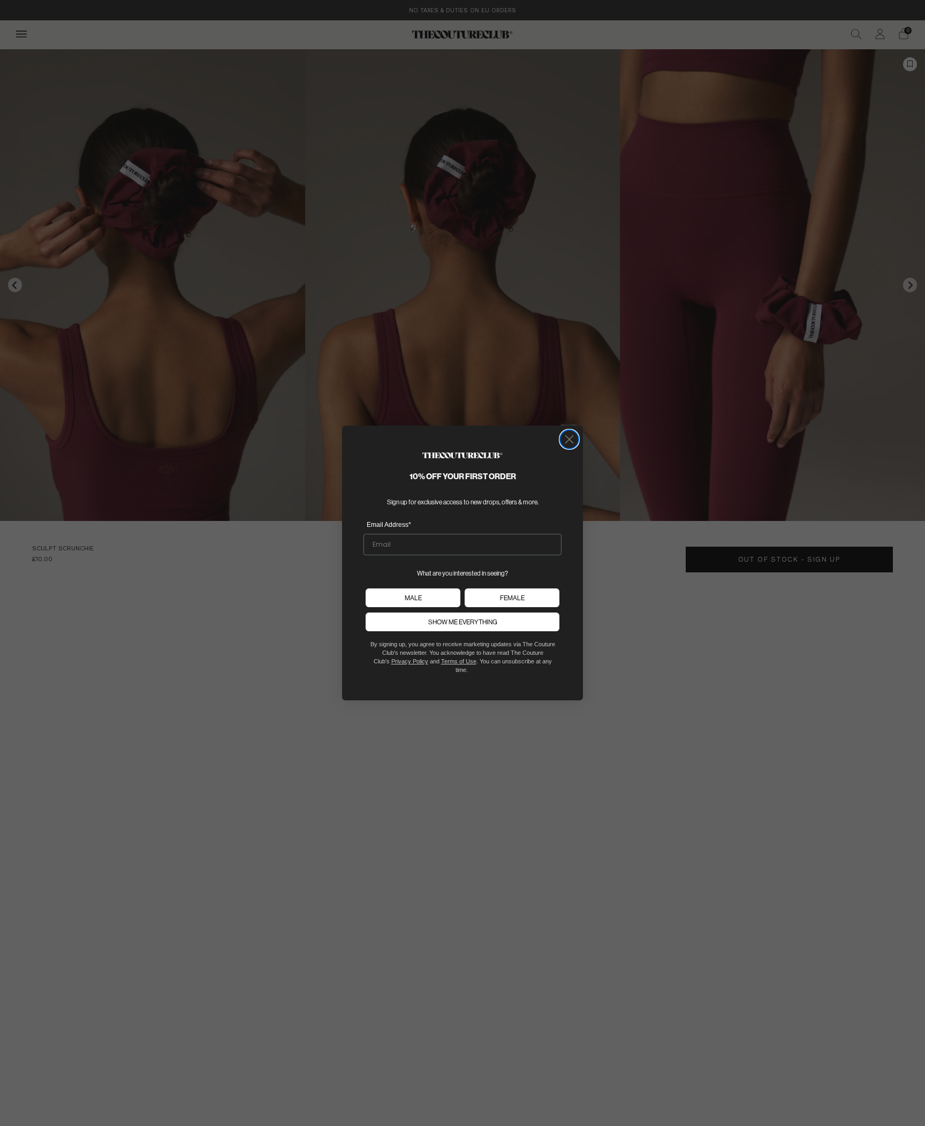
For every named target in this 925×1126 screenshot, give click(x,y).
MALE (413, 598)
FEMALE (512, 598)
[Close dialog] (569, 439)
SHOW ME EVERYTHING (462, 622)
